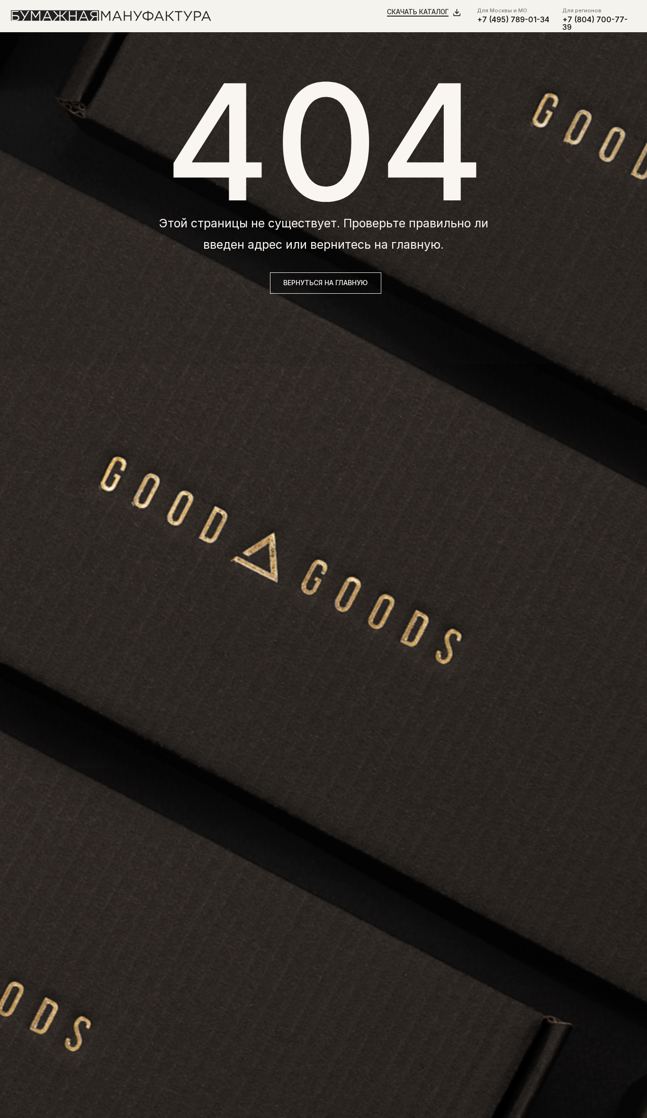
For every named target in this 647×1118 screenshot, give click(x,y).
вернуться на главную (325, 283)
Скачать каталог (418, 12)
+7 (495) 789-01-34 (513, 19)
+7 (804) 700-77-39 (595, 23)
